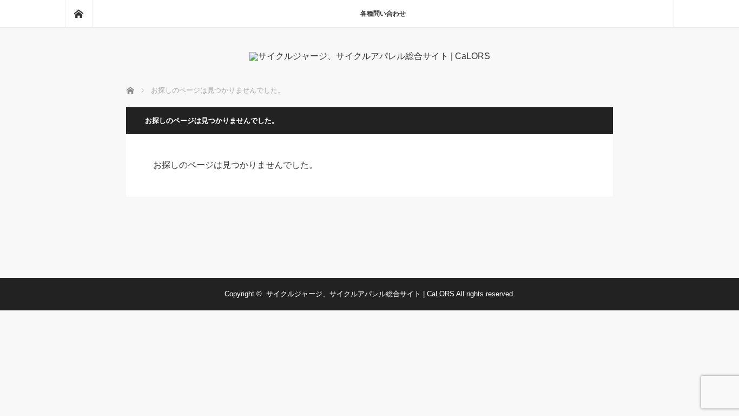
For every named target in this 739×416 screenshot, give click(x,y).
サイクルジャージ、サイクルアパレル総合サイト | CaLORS (360, 294)
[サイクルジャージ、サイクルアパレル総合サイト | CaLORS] (369, 56)
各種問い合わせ (383, 13)
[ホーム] (78, 13)
